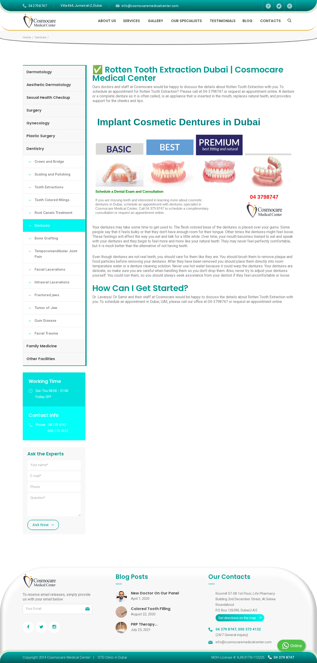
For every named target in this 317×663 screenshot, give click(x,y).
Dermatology (39, 72)
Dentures (42, 225)
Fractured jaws (47, 295)
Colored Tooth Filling (150, 608)
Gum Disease (45, 320)
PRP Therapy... (144, 624)
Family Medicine (41, 346)
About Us (107, 20)
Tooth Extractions (49, 187)
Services (131, 20)
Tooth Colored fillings (52, 200)
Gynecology (38, 123)
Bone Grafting (46, 238)
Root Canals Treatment (53, 213)
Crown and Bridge (49, 161)
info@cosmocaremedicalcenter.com (150, 6)
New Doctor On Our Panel (155, 593)
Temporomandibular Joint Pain (56, 254)
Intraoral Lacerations (52, 282)
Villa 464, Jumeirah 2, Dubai (81, 5)
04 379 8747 (38, 6)
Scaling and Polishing (52, 174)
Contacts (270, 20)
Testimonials (223, 20)
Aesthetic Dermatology (48, 84)
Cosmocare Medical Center (69, 657)
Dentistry (35, 148)
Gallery (155, 20)
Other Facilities (40, 358)
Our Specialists (186, 20)
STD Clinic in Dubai (112, 657)
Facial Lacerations (50, 269)
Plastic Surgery (40, 136)
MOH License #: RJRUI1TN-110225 (237, 657)
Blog (247, 20)
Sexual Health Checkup (48, 97)
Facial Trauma (46, 333)
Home (27, 37)
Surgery (34, 110)
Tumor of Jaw (46, 308)
